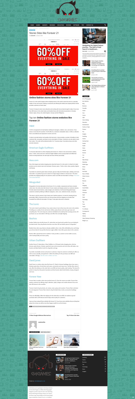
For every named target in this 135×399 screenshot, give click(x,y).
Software (76, 25)
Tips (83, 25)
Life (83, 157)
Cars (83, 113)
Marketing (84, 162)
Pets (83, 178)
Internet (84, 150)
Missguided (34, 182)
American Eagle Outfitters (41, 147)
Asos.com (33, 160)
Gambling (84, 136)
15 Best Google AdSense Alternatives (40, 315)
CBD (83, 117)
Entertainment (85, 124)
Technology (85, 199)
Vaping (83, 213)
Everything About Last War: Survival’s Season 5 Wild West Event (98, 71)
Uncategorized (85, 211)
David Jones (34, 260)
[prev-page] (76, 332)
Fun (83, 131)
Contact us (89, 25)
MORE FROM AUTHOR (45, 332)
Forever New (35, 276)
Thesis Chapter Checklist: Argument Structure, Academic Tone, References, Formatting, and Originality (98, 63)
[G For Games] (67, 11)
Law (83, 155)
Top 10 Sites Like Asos (73, 315)
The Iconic (34, 204)
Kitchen (84, 152)
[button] (105, 25)
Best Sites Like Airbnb (51, 347)
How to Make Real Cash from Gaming (36, 348)
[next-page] (78, 332)
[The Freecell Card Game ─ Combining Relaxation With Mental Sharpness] (86, 80)
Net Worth (84, 171)
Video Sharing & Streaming (88, 218)
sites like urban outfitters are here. (48, 255)
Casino (84, 115)
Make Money (35, 28)
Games (38, 25)
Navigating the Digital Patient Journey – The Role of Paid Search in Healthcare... (92, 47)
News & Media (85, 173)
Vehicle (84, 216)
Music (83, 169)
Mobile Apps (85, 164)
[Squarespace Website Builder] (71, 340)
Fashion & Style (86, 127)
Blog (83, 103)
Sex (83, 183)
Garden (84, 143)
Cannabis (84, 108)
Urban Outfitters (37, 240)
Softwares (84, 192)
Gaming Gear (85, 141)
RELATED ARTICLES (34, 332)
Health (83, 145)
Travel (83, 206)
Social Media (85, 187)
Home (32, 25)
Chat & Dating (85, 120)
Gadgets (44, 25)
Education (60, 25)
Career (83, 110)
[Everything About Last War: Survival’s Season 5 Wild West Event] (86, 72)
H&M (31, 125)
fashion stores (36, 306)
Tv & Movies (85, 209)
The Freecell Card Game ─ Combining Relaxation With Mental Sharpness (98, 79)
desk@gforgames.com (40, 381)
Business (52, 25)
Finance (84, 129)
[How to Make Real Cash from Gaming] (37, 340)
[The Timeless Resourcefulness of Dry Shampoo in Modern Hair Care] (86, 87)
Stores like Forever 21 (50, 306)
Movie (83, 166)
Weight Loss (85, 220)
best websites (85, 101)
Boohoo (33, 218)
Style (83, 197)
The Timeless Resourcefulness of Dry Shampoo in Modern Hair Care (98, 87)
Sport (83, 194)
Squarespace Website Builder (71, 347)
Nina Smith (84, 51)
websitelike (33, 35)
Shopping (84, 185)
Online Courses (85, 176)
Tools (83, 204)
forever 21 (42, 306)
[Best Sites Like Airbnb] (54, 340)
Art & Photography (86, 98)
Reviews (68, 25)
